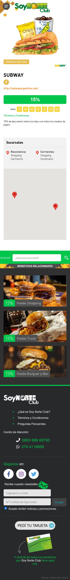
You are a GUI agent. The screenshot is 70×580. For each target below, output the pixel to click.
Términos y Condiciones (16, 115)
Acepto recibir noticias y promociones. (32, 509)
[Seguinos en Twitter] (34, 474)
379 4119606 (32, 446)
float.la (65, 577)
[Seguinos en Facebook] (9, 474)
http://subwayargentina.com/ (21, 88)
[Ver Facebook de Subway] (6, 82)
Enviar (59, 502)
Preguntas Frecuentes (32, 424)
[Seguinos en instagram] (21, 474)
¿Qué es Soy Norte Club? (34, 412)
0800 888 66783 (36, 440)
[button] (14, 195)
